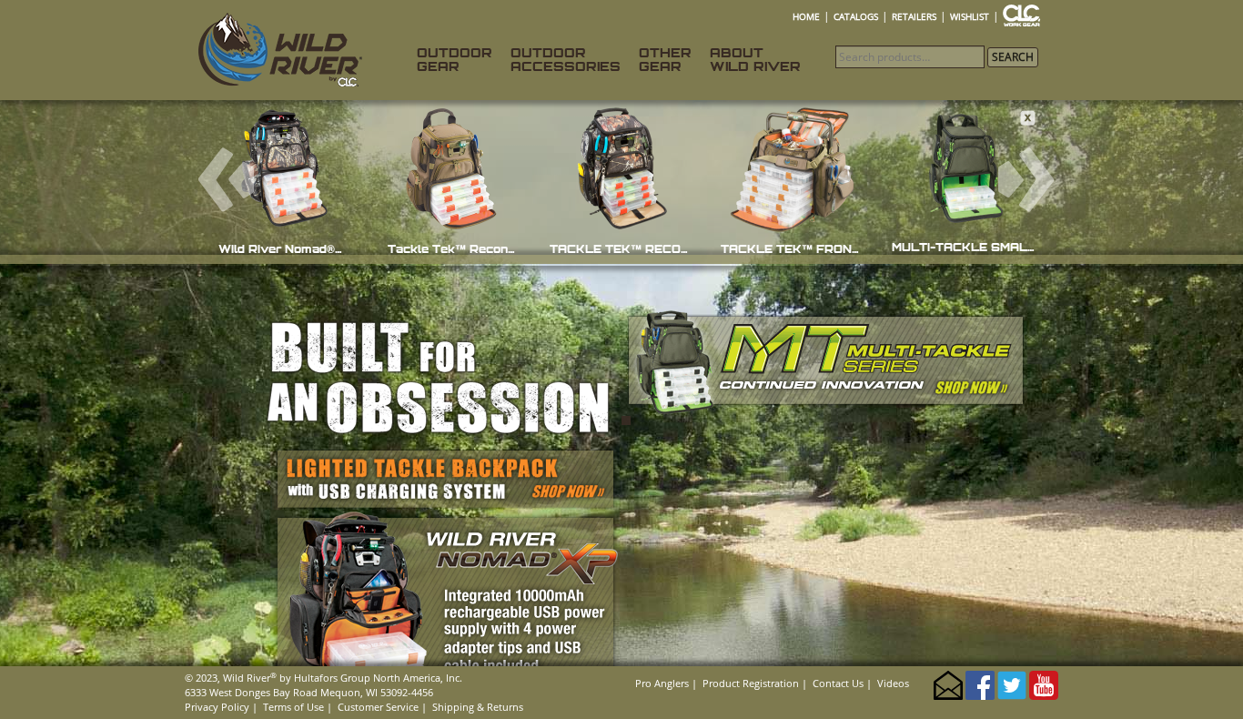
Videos (893, 683)
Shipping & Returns (477, 707)
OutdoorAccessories (565, 59)
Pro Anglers (662, 683)
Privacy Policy (217, 707)
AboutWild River (755, 59)
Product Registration (750, 683)
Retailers (914, 16)
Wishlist (969, 16)
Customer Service (378, 707)
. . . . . (1028, 16)
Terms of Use (293, 707)
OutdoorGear (454, 59)
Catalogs (856, 16)
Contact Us (838, 683)
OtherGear (665, 59)
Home (806, 16)
